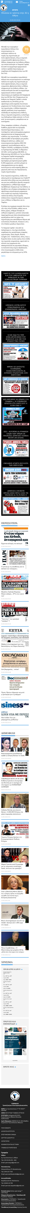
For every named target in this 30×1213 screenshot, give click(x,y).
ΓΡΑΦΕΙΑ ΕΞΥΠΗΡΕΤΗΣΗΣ (9, 1147)
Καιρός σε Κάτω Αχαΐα (7, 998)
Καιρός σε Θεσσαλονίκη (7, 990)
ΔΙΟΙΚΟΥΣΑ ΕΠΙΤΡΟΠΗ (8, 1131)
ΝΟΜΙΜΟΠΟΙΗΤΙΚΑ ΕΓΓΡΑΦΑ (10, 1144)
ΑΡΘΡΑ (15, 10)
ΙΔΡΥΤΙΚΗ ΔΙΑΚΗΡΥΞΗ (7, 1138)
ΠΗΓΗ (3, 256)
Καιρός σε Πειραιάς (7, 981)
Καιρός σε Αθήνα (6, 972)
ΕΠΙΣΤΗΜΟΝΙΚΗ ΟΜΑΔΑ (8, 1134)
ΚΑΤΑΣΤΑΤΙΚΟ (5, 1141)
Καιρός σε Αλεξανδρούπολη (8, 1007)
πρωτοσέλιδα (15, 1060)
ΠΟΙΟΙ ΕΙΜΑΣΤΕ (5, 1128)
